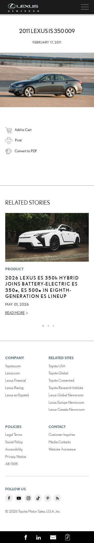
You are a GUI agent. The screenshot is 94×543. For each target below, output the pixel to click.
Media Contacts (60, 442)
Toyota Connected (61, 380)
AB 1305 (11, 464)
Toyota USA (57, 366)
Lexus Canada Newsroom (67, 409)
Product (14, 269)
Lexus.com (12, 373)
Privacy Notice (15, 456)
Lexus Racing (14, 388)
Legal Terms (13, 434)
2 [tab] (47, 324)
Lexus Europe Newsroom (66, 402)
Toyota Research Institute (66, 388)
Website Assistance (62, 449)
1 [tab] (41, 324)
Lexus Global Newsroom (66, 395)
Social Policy (14, 442)
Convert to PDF (26, 151)
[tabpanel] (47, 266)
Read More (15, 313)
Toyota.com (13, 366)
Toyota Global (58, 373)
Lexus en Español (17, 395)
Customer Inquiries (62, 434)
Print (18, 140)
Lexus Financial (15, 380)
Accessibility (14, 449)
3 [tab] (52, 324)
